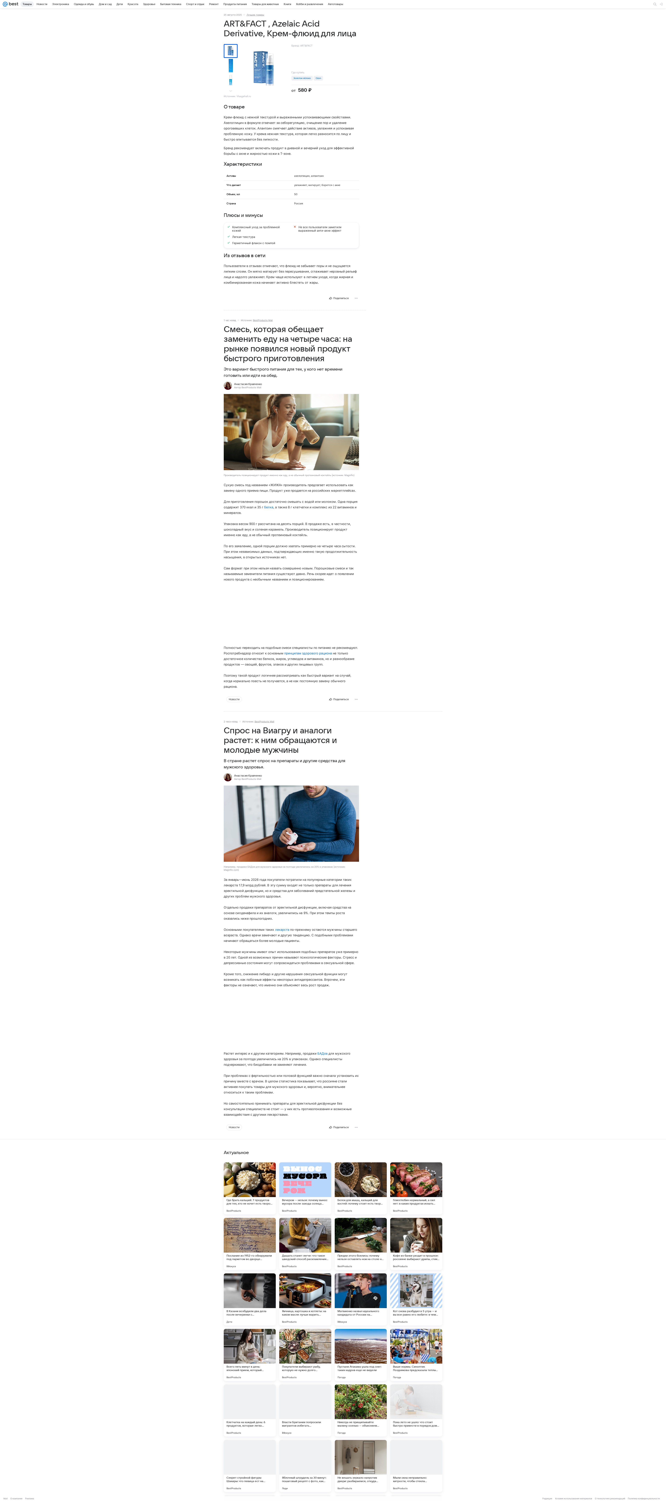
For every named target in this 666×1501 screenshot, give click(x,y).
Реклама (29, 1498)
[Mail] (5, 4)
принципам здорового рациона (308, 653)
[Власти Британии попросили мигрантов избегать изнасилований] (305, 1410)
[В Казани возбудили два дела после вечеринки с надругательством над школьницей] (250, 1299)
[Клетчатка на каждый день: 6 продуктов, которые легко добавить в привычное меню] (250, 1410)
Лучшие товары (255, 14)
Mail (5, 1498)
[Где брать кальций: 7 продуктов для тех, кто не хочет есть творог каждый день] (250, 1188)
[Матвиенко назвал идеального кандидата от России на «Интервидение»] (361, 1299)
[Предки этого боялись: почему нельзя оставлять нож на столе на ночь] (361, 1244)
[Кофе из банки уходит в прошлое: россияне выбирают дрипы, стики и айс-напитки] (416, 1244)
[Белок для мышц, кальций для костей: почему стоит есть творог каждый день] (361, 1188)
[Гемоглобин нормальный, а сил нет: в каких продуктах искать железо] (416, 1188)
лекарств (282, 929)
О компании (16, 1498)
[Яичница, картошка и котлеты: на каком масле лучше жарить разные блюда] (305, 1299)
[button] (291, 432)
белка (268, 507)
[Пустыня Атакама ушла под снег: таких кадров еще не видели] (361, 1355)
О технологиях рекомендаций (610, 1498)
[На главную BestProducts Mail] (13, 4)
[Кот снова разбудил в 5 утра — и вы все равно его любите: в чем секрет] (416, 1299)
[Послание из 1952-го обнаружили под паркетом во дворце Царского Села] (250, 1244)
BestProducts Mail (263, 320)
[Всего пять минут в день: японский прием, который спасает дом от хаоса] (250, 1355)
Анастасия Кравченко (248, 384)
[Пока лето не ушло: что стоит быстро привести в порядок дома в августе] (416, 1410)
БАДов (322, 1053)
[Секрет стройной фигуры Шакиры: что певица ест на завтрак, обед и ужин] (250, 1466)
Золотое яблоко (302, 78)
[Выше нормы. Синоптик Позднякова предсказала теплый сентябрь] (416, 1355)
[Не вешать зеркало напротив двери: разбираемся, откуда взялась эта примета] (361, 1466)
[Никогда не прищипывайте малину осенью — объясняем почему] (361, 1410)
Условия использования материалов (573, 1498)
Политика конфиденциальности (644, 1498)
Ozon (318, 78)
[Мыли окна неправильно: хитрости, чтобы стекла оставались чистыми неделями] (416, 1466)
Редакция (547, 1498)
